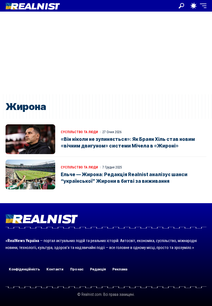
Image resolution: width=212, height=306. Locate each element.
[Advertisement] (106, 53)
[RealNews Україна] (33, 5)
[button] (181, 6)
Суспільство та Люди (79, 132)
